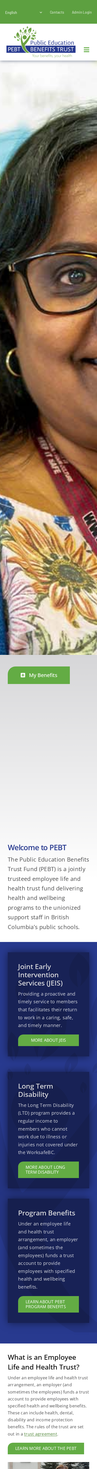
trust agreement (40, 1434)
